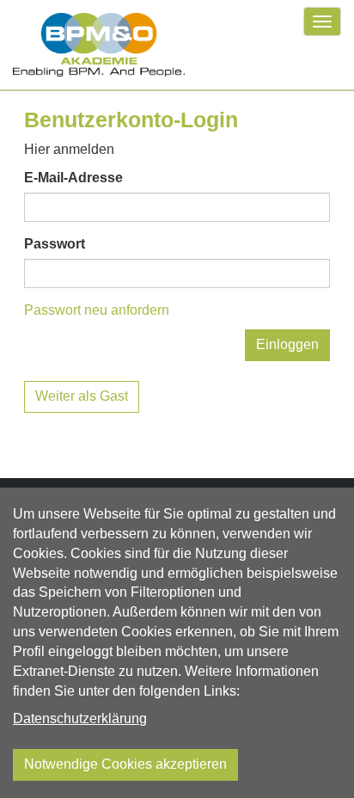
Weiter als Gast (81, 396)
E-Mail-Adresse (73, 177)
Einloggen (287, 344)
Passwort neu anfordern (96, 310)
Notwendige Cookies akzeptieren (125, 764)
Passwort (54, 243)
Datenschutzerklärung (80, 718)
